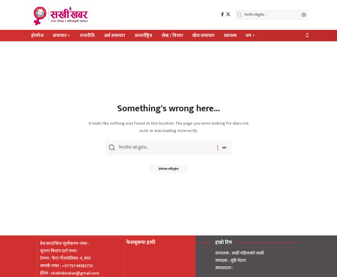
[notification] (307, 35)
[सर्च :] (166, 147)
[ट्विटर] (228, 14)
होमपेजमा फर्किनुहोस (168, 169)
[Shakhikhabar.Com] (59, 14)
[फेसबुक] (222, 14)
